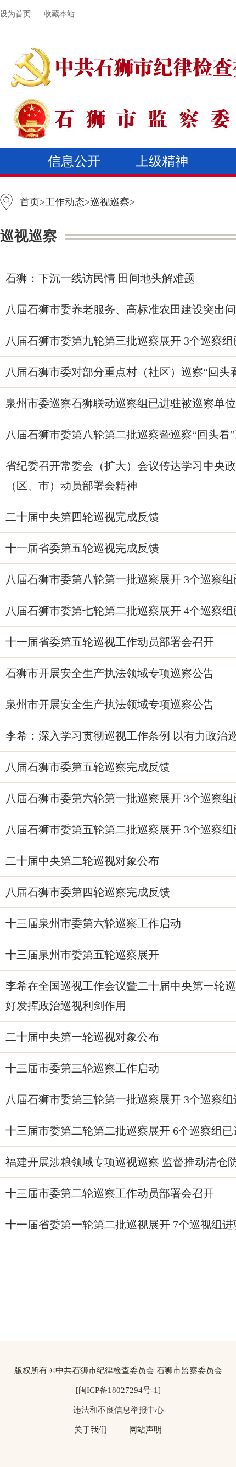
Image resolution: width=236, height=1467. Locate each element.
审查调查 (162, 187)
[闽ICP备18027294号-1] (118, 1390)
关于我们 (90, 1429)
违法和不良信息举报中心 (118, 1410)
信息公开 (74, 161)
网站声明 (145, 1429)
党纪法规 (74, 187)
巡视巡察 (87, 214)
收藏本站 (59, 14)
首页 (30, 201)
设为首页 (15, 14)
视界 (162, 214)
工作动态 (65, 201)
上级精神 (162, 161)
